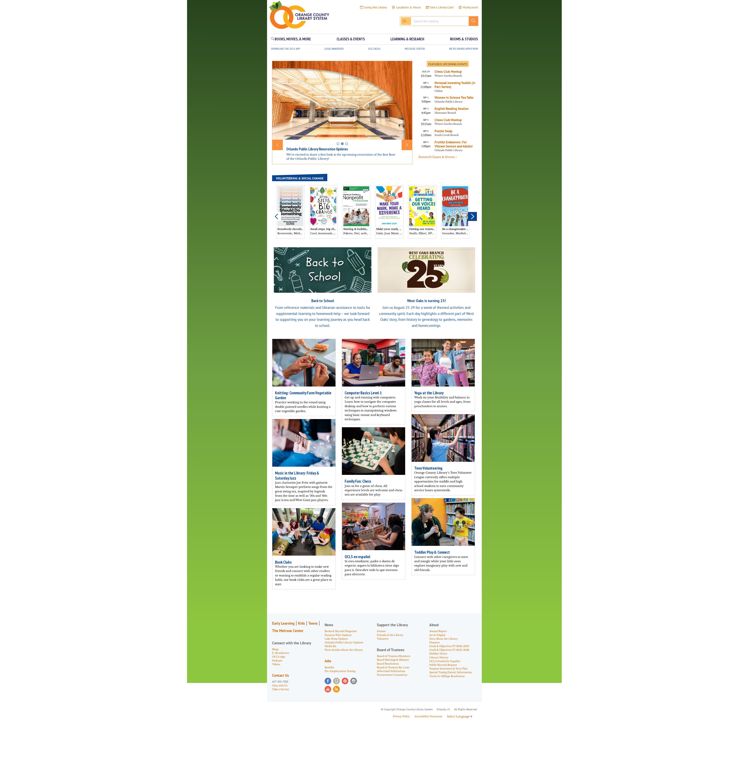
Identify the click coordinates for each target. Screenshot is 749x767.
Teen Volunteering (428, 468)
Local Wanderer (334, 48)
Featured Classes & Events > (438, 157)
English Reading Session (452, 108)
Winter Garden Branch (448, 75)
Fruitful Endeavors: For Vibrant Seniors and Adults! (454, 144)
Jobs (328, 661)
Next (472, 216)
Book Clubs (283, 562)
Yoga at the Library (429, 392)
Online (439, 91)
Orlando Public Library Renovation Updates (317, 149)
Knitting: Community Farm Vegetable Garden (303, 395)
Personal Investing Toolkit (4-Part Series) (455, 85)
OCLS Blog (374, 48)
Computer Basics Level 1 (363, 392)
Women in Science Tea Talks (454, 97)
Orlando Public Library (449, 101)
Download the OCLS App (285, 48)
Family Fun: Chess (358, 481)
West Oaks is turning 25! (426, 300)
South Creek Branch (447, 135)
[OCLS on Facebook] (328, 681)
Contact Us (280, 675)
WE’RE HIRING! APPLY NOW (463, 48)
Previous (276, 216)
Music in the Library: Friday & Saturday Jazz (297, 475)
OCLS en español (357, 556)
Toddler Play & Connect (432, 552)
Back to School (322, 300)
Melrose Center (415, 48)
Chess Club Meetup (448, 71)
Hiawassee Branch (445, 112)
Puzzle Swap (443, 131)
